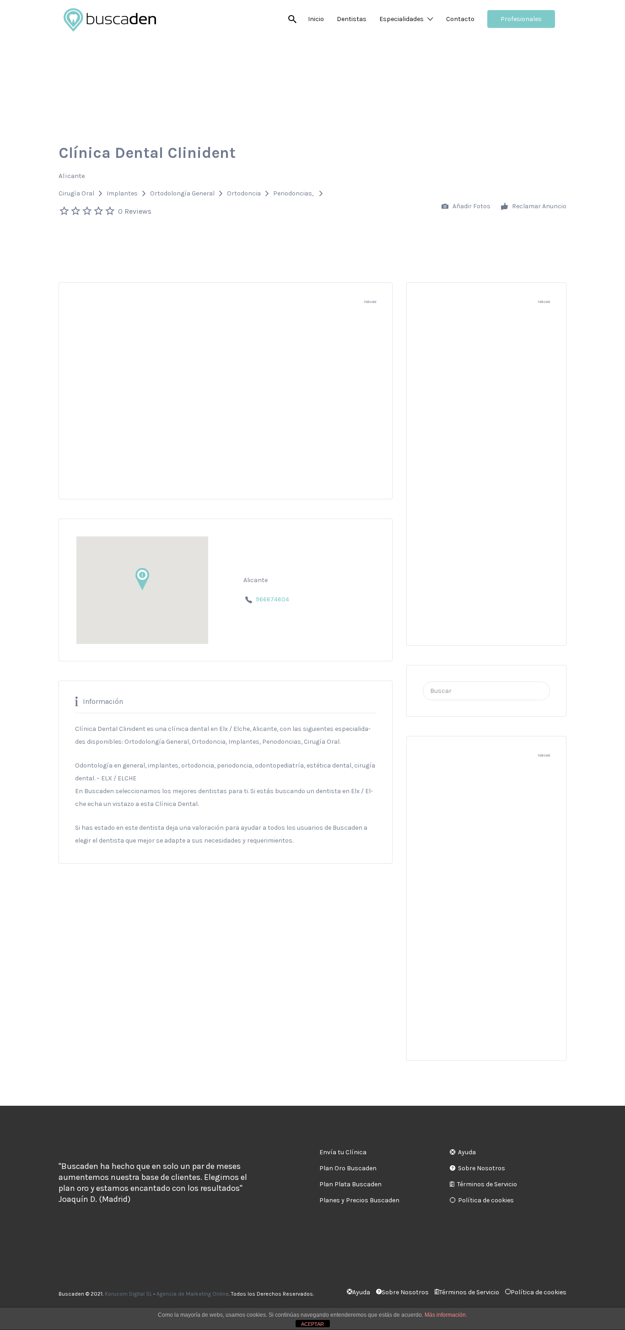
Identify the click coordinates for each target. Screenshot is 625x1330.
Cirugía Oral (76, 193)
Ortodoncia (244, 193)
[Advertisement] (225, 406)
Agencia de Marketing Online (192, 1294)
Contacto (460, 19)
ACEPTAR (312, 1324)
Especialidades (401, 19)
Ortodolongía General (182, 193)
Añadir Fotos (470, 206)
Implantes (122, 193)
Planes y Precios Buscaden (359, 1200)
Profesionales (521, 19)
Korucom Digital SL (128, 1294)
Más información (445, 1315)
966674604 (272, 599)
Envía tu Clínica (342, 1152)
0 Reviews (134, 211)
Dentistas (351, 19)
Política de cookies (486, 1200)
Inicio (316, 19)
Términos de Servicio (487, 1184)
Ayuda (467, 1152)
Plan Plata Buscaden (350, 1184)
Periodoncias (292, 193)
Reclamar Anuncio (538, 206)
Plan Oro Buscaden (348, 1168)
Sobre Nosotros (481, 1168)
